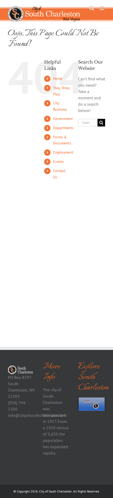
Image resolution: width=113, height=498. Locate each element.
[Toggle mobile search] (91, 8)
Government (63, 118)
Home (57, 78)
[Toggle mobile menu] (102, 8)
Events (58, 161)
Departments (63, 127)
